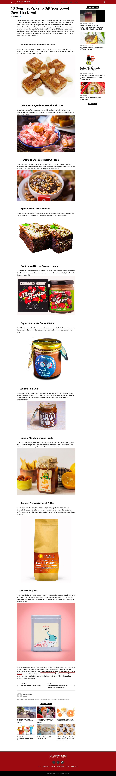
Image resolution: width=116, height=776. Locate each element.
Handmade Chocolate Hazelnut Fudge (40, 160)
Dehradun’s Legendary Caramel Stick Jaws (42, 105)
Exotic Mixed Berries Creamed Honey (39, 266)
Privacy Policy (60, 766)
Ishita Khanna (15, 16)
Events (57, 2)
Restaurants (64, 2)
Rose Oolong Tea (29, 590)
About (39, 766)
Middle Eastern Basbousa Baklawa (38, 44)
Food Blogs (50, 2)
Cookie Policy (74, 766)
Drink (76, 2)
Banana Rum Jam (30, 388)
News (39, 2)
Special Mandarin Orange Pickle (37, 438)
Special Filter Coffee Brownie (35, 208)
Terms (67, 766)
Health (71, 2)
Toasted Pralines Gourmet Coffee (37, 503)
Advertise (53, 766)
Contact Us (46, 766)
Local (43, 2)
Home (34, 2)
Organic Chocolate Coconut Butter (38, 323)
